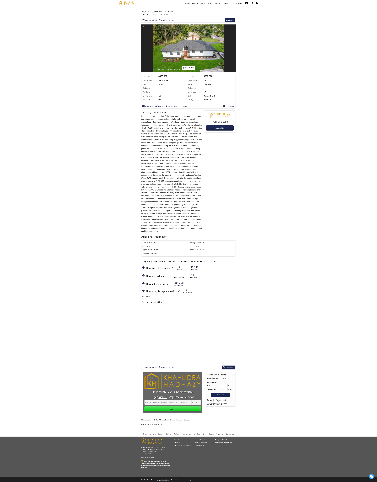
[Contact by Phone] (252, 3)
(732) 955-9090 (220, 121)
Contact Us (149, 106)
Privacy (189, 480)
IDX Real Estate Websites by (149, 480)
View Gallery (189, 68)
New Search (230, 20)
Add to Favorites (151, 20)
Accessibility (174, 480)
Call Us (160, 106)
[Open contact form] (246, 3)
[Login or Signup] (257, 3)
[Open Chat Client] (371, 476)
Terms (182, 480)
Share (185, 106)
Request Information (168, 20)
